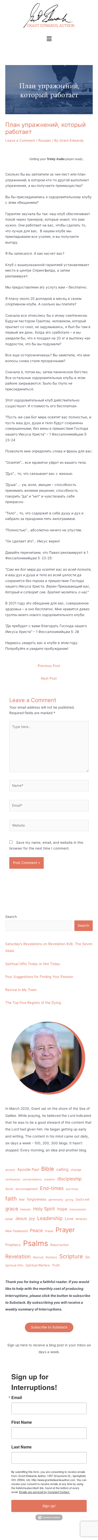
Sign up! (49, 1505)
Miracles (81, 1219)
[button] (49, 38)
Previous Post (49, 666)
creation (49, 1179)
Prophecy (13, 1245)
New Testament (16, 1231)
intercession (77, 1209)
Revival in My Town (21, 990)
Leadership (50, 1218)
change (76, 1170)
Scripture (71, 1256)
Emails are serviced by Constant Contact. (44, 1492)
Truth (56, 1265)
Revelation (18, 1256)
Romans (51, 1257)
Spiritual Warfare (38, 1265)
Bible (47, 1169)
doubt (9, 1189)
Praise (49, 1231)
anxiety (10, 1170)
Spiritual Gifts (14, 1265)
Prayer (65, 1230)
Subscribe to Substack (49, 1327)
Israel (9, 1219)
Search (11, 917)
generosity (55, 1199)
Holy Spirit (44, 1208)
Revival (38, 1257)
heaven (25, 1209)
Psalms (35, 1243)
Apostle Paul (28, 1169)
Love (69, 1218)
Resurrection (59, 1245)
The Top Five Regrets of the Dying (33, 1003)
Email (16, 1398)
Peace (36, 1230)
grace (11, 1209)
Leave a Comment (20, 140)
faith (11, 1198)
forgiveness (36, 1199)
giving (69, 1199)
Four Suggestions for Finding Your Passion (39, 977)
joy (32, 1218)
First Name (21, 1422)
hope (62, 1208)
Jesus (21, 1218)
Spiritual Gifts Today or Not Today (32, 964)
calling (62, 1169)
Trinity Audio (56, 159)
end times (72, 1189)
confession (12, 1179)
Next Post (49, 678)
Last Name (21, 1447)
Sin (87, 1257)
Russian (44, 140)
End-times (52, 1188)
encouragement (27, 1189)
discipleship (69, 1178)
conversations (32, 1179)
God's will (82, 1199)
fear (22, 1199)
